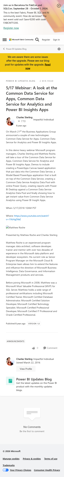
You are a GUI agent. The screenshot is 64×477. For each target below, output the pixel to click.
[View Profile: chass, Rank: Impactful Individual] (10, 121)
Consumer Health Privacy (47, 469)
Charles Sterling (24, 117)
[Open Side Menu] (4, 39)
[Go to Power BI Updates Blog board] (10, 381)
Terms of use (50, 458)
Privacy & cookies (32, 458)
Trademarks (9, 465)
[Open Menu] (59, 49)
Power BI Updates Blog (16, 49)
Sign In (56, 39)
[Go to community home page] (21, 40)
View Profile (26, 368)
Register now (11, 28)
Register (46, 39)
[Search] (37, 40)
